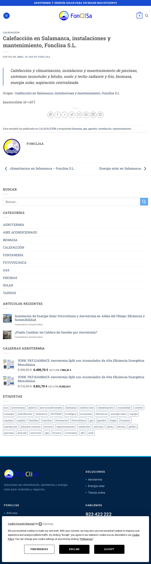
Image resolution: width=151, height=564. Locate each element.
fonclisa (47, 420)
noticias (98, 426)
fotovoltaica (79, 420)
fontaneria (61, 420)
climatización (105, 407)
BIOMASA (10, 240)
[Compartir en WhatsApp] (50, 115)
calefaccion (87, 407)
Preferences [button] (86, 539)
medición (84, 426)
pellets (133, 426)
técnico (56, 432)
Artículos (11, 513)
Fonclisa (44, 56)
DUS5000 (56, 413)
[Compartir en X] (65, 115)
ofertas (121, 426)
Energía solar (96, 486)
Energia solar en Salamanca (120, 168)
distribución (25, 413)
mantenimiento (122, 128)
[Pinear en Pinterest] (86, 115)
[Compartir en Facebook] (57, 115)
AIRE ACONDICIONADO (20, 232)
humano (125, 420)
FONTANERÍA (13, 255)
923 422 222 (98, 514)
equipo (134, 413)
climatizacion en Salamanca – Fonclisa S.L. (41, 168)
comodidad (124, 407)
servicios (35, 432)
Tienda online (96, 492)
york (91, 432)
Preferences (39, 549)
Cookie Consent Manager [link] (21, 523)
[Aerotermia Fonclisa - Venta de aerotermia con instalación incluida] (75, 15)
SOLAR (8, 285)
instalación (104, 128)
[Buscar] (146, 15)
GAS (6, 270)
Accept (109, 549)
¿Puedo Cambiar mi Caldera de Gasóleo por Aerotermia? (56, 332)
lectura (48, 426)
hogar (113, 420)
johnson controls (31, 426)
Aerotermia (95, 479)
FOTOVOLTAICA (15, 262)
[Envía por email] (79, 115)
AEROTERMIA (13, 225)
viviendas (71, 432)
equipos (8, 420)
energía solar (118, 413)
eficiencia (101, 413)
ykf (83, 432)
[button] (6, 16)
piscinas (9, 432)
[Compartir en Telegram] (100, 115)
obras (110, 426)
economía (86, 413)
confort (138, 407)
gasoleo (92, 128)
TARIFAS (9, 293)
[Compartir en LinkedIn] (93, 115)
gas (85, 128)
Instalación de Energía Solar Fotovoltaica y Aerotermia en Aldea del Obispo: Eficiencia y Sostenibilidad (80, 318)
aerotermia (18, 407)
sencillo (22, 432)
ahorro (32, 407)
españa (21, 420)
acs (6, 407)
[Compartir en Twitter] (72, 115)
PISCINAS (10, 278)
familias (34, 420)
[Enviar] (144, 201)
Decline (74, 549)
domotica (41, 413)
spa (47, 432)
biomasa (77, 128)
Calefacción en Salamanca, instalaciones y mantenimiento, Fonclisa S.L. (67, 93)
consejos (9, 413)
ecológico (70, 413)
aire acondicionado (51, 407)
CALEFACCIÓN (11, 32)
